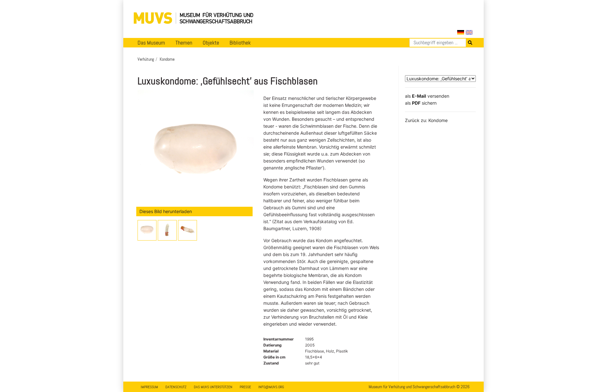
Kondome (167, 59)
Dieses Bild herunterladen (165, 211)
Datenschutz (176, 386)
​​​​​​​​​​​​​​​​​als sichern (421, 103)
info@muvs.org (271, 386)
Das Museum (151, 42)
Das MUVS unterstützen (213, 386)
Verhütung (146, 59)
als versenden (427, 96)
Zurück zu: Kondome (426, 120)
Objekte (211, 42)
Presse (245, 386)
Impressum (149, 386)
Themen (183, 42)
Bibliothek (240, 42)
